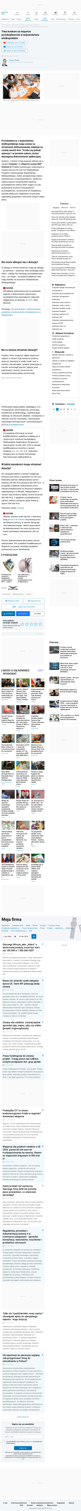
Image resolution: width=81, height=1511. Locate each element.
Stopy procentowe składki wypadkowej (61, 368)
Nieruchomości (61, 19)
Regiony (36, 25)
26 (61, 409)
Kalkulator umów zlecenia (61, 302)
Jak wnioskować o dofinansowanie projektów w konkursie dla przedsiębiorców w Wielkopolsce (21, 312)
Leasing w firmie (54, 925)
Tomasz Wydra (14, 60)
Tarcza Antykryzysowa (18, 931)
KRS (30, 300)
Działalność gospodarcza (61, 336)
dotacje (28, 594)
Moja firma (15, 25)
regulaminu (28, 1441)
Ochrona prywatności (19, 1503)
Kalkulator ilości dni (59, 326)
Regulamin (61, 1503)
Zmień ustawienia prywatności (42, 1503)
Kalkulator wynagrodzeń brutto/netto (60, 298)
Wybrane (73, 207)
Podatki (50, 928)
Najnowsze (64, 207)
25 (57, 409)
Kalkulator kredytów (59, 311)
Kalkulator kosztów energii (61, 308)
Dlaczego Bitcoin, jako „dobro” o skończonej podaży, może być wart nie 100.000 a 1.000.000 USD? (63, 213)
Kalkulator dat (57, 329)
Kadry (13, 19)
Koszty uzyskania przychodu (62, 372)
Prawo (36, 19)
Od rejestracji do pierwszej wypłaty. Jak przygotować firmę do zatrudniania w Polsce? (63, 263)
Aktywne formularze (64, 333)
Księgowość (5, 19)
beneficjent (6, 594)
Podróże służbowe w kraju (61, 375)
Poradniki (5, 931)
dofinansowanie (18, 594)
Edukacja (71, 19)
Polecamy (53, 642)
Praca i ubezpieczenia (30, 928)
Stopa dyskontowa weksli (61, 390)
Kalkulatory (60, 284)
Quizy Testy (56, 393)
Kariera (71, 1503)
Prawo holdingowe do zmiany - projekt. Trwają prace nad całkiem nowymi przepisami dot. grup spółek (64, 229)
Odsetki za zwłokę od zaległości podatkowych (63, 362)
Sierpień (71, 404)
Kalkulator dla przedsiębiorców (63, 293)
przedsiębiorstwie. (16, 425)
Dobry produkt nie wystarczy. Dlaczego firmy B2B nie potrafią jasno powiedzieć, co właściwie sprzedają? (62, 246)
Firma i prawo (55, 480)
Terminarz (60, 404)
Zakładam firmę (17, 925)
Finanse (43, 925)
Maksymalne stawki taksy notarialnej (61, 386)
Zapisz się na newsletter (26, 607)
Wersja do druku (14, 601)
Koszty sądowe (57, 342)
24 (54, 409)
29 (71, 409)
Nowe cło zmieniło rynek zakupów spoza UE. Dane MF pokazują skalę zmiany (64, 218)
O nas (5, 1503)
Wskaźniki (59, 352)
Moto (52, 19)
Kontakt (30, 1505)
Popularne (56, 207)
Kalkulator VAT (57, 317)
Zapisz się (23, 1448)
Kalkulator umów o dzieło (61, 305)
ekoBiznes (69, 928)
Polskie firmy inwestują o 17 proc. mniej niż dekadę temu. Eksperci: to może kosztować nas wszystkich (63, 275)
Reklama (40, 1505)
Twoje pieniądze (45, 19)
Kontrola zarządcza (59, 345)
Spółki (28, 925)
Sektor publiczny (28, 19)
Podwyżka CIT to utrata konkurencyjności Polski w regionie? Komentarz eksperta (62, 235)
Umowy (20, 508)
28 (68, 409)
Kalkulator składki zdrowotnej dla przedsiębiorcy (63, 289)
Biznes (19, 19)
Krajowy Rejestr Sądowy (60, 348)
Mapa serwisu (52, 1505)
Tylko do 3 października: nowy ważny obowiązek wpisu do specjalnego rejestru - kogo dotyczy (63, 258)
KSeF (78, 19)
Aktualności (6, 925)
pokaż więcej (22, 1417)
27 (64, 409)
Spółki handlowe (58, 339)
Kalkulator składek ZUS (60, 314)
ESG (30, 931)
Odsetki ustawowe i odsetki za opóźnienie (62, 356)
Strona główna (5, 25)
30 (75, 409)
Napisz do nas (36, 601)
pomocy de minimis (16, 519)
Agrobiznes (59, 928)
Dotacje (29, 25)
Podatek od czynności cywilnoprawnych (59, 380)
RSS (21, 1505)
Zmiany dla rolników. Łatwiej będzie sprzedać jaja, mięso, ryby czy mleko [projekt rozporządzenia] (63, 224)
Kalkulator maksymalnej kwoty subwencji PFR (62, 321)
